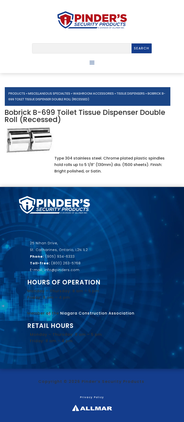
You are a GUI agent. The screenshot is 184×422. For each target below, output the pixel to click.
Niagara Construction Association (97, 313)
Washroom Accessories (93, 93)
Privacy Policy (92, 397)
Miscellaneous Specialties (49, 93)
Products (16, 93)
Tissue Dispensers (131, 93)
